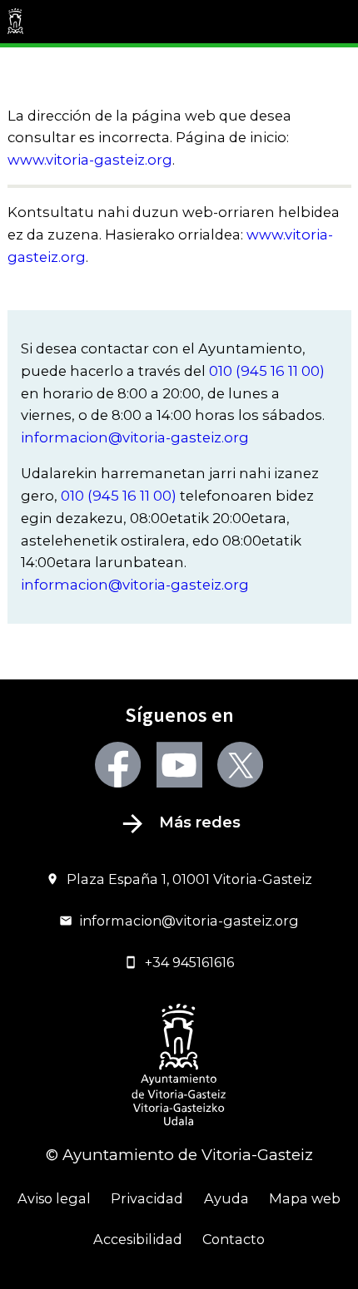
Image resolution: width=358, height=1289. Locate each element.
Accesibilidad (137, 1239)
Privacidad (147, 1198)
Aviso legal (54, 1198)
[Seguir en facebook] (118, 765)
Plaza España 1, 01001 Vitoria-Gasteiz (189, 879)
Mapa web (305, 1198)
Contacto (233, 1239)
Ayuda (226, 1198)
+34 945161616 (189, 962)
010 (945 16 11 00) (267, 371)
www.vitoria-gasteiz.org (89, 159)
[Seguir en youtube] (179, 765)
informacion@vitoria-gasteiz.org (135, 437)
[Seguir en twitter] (240, 765)
